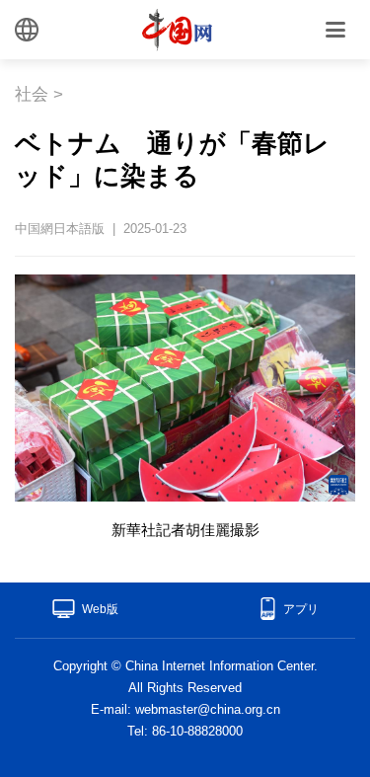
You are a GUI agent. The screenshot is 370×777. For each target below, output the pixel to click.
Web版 (100, 609)
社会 (31, 94)
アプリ (301, 609)
